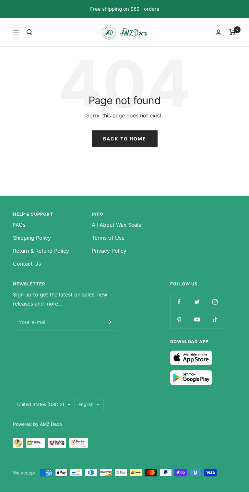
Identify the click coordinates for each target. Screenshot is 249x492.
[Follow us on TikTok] (215, 320)
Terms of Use (108, 237)
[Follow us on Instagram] (215, 302)
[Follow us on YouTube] (197, 320)
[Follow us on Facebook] (179, 302)
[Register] (109, 322)
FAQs (19, 225)
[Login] (218, 32)
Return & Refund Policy (41, 250)
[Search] (29, 32)
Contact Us (27, 263)
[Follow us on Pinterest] (179, 320)
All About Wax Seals (116, 225)
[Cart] (232, 32)
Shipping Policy (32, 237)
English (85, 404)
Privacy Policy (109, 250)
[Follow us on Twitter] (197, 302)
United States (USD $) (40, 404)
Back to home (124, 138)
